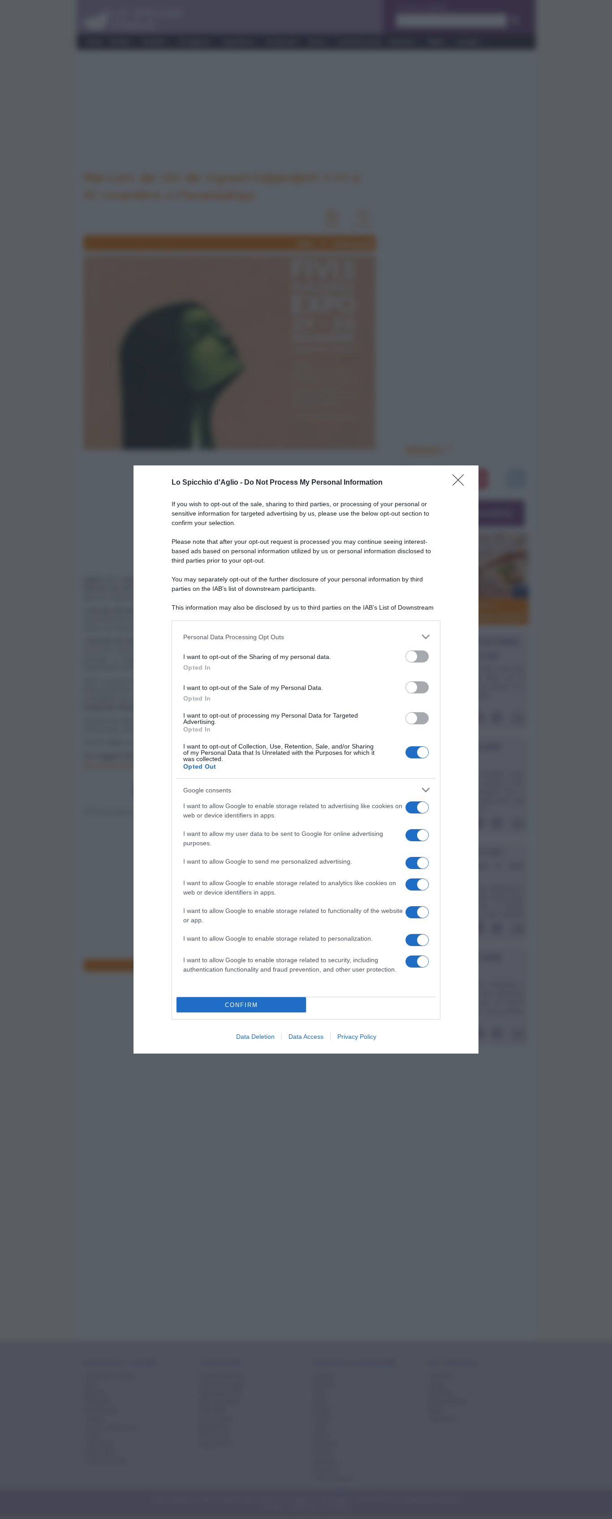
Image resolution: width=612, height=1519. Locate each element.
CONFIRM (241, 1005)
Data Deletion (255, 1036)
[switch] (417, 656)
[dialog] (306, 759)
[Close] (461, 482)
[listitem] (306, 636)
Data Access (306, 1036)
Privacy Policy (356, 1036)
